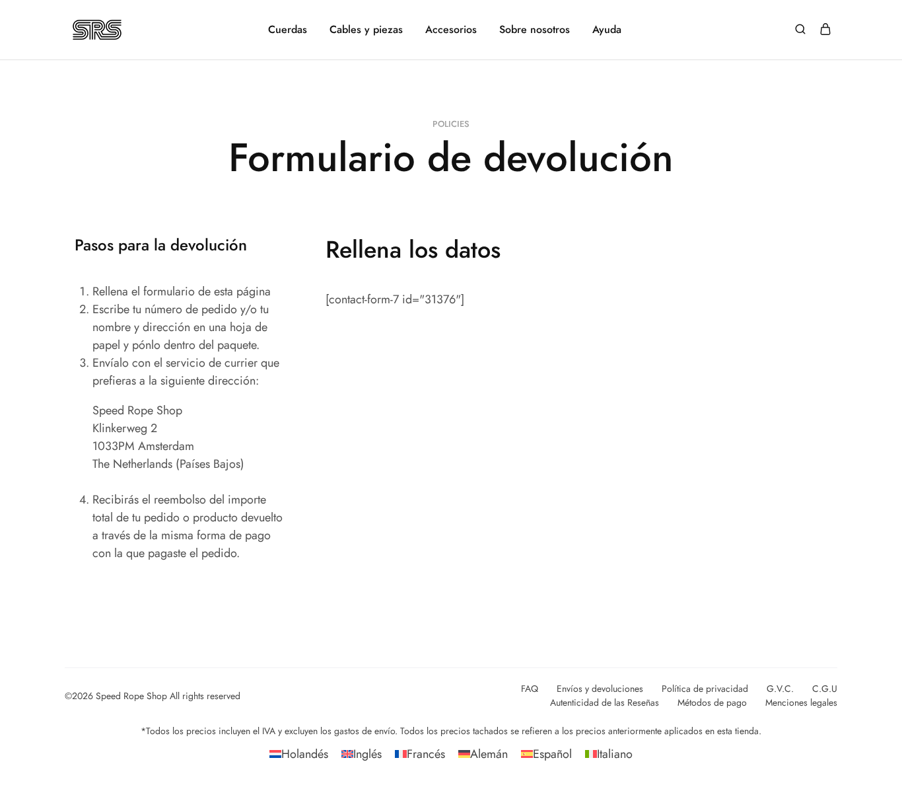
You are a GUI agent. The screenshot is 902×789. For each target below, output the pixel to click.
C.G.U (824, 688)
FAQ (529, 688)
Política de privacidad (705, 688)
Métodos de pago (712, 702)
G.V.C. (780, 688)
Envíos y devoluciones (600, 688)
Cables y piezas (366, 29)
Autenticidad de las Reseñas (604, 702)
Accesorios (451, 29)
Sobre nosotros (534, 29)
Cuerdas (287, 29)
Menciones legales (801, 702)
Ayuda (606, 29)
